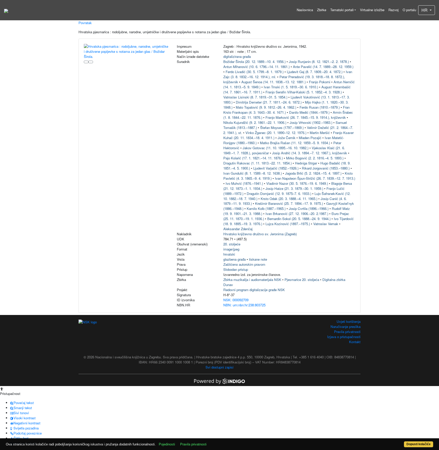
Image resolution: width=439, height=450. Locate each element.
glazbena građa (234, 259)
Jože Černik (286, 137)
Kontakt (354, 341)
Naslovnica (305, 9)
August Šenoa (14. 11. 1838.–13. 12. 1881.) (273, 81)
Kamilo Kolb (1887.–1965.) (266, 208)
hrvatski (229, 254)
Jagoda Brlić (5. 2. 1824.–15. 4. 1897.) (313, 173)
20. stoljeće (231, 244)
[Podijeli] (90, 62)
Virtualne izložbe (372, 9)
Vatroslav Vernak (325, 223)
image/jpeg (231, 249)
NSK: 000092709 (235, 299)
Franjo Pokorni (319, 81)
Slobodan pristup (235, 269)
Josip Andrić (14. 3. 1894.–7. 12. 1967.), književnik (309, 153)
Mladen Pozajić (310, 137)
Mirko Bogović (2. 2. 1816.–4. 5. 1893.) (314, 158)
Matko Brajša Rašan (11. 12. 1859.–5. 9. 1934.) (295, 142)
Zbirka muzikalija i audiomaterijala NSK (252, 279)
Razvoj (393, 9)
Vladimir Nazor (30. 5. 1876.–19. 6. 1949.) (297, 183)
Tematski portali (342, 9)
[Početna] (6, 10)
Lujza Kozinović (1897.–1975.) (287, 223)
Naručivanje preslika (345, 326)
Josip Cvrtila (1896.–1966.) (308, 208)
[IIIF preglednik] (86, 62)
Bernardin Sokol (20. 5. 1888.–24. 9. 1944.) (299, 218)
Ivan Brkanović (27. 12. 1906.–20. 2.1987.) (296, 213)
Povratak (85, 22)
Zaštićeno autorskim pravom (244, 264)
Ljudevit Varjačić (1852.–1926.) (276, 168)
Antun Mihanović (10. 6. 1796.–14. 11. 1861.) (256, 66)
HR (425, 10)
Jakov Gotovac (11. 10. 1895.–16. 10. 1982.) (275, 147)
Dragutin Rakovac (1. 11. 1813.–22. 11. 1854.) (257, 163)
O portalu (409, 9)
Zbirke (321, 9)
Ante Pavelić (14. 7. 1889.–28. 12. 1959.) (323, 66)
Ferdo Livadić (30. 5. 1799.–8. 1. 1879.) (255, 71)
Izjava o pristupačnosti (343, 336)
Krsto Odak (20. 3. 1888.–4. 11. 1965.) (289, 198)
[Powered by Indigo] (219, 380)
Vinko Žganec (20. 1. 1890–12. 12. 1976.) (275, 132)
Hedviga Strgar (306, 163)
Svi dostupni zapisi (219, 367)
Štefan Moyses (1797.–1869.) (282, 127)
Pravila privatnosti (347, 331)
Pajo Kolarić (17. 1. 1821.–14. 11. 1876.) (253, 158)
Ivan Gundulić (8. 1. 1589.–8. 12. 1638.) (252, 173)
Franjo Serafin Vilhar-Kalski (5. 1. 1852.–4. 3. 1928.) (303, 92)
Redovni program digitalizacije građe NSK (254, 289)
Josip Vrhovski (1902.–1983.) (311, 122)
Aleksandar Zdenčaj (238, 228)
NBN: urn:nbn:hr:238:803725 (244, 305)
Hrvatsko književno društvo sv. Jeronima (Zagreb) (260, 233)
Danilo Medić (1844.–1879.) (309, 112)
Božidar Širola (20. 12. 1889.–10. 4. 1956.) (254, 61)
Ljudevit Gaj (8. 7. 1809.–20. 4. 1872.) (314, 71)
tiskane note (258, 259)
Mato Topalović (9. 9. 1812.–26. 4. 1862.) (266, 107)
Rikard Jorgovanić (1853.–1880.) (326, 168)
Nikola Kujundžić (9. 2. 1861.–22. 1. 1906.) (254, 122)
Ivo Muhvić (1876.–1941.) (244, 183)
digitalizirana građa (237, 56)
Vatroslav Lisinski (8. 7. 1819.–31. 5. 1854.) (255, 97)
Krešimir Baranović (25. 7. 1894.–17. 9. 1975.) (289, 203)
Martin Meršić (320, 132)
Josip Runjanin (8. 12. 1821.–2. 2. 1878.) (319, 61)
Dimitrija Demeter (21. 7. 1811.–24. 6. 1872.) (269, 102)
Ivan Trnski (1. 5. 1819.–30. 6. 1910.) (291, 87)
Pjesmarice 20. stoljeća (302, 279)
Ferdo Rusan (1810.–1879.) (320, 107)
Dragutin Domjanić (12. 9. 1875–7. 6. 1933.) (279, 193)
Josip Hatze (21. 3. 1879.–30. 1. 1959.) (294, 188)
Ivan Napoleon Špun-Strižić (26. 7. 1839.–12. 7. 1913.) (315, 178)
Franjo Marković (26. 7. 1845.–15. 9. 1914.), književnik (305, 117)
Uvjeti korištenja (348, 321)
